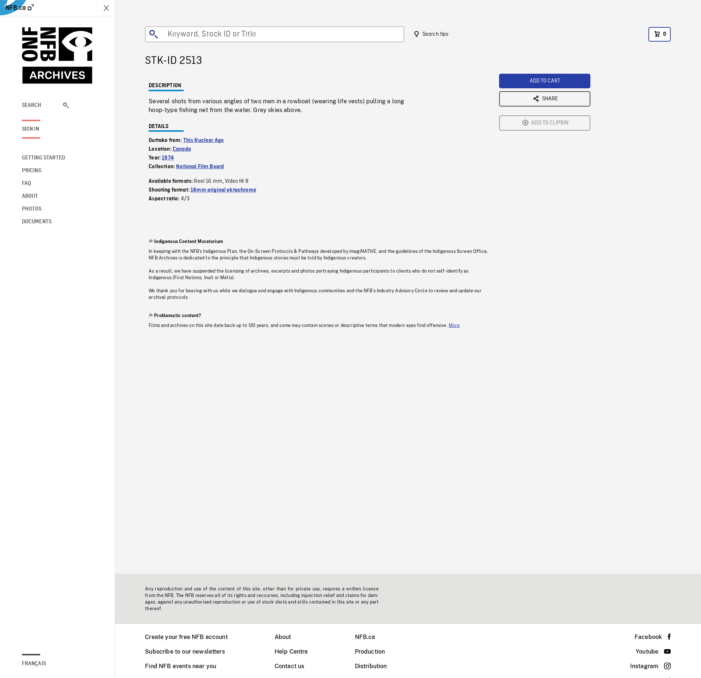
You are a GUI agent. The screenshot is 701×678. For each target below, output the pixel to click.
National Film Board (200, 167)
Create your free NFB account (186, 636)
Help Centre (291, 651)
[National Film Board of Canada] (57, 55)
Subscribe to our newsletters (185, 651)
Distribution (371, 666)
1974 (168, 158)
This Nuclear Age (203, 140)
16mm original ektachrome (223, 190)
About (283, 636)
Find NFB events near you (180, 666)
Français (34, 664)
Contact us (289, 666)
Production (370, 651)
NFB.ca (365, 636)
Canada (182, 149)
